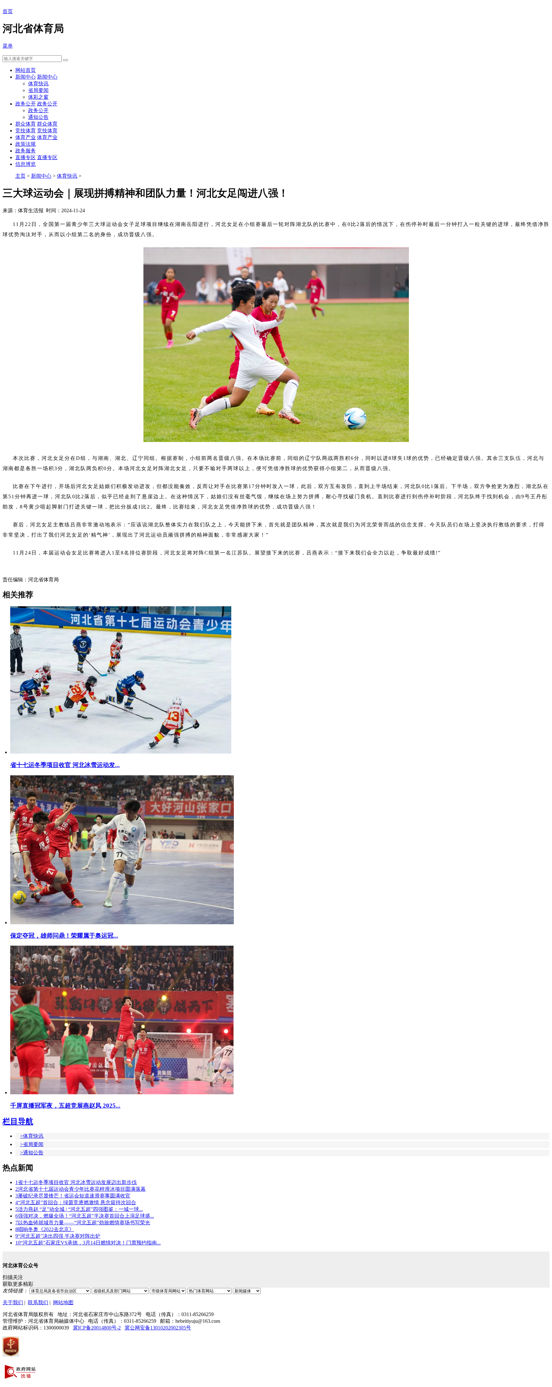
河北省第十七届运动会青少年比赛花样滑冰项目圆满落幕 (80, 1189)
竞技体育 (25, 130)
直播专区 (25, 157)
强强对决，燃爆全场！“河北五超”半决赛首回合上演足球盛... (84, 1216)
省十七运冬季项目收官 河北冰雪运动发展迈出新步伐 (76, 1182)
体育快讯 (38, 83)
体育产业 (25, 137)
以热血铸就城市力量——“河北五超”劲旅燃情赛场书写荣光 (82, 1222)
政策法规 (25, 144)
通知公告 (38, 117)
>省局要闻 (31, 1144)
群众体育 (25, 124)
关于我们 (13, 1302)
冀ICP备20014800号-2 (97, 1327)
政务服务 (25, 150)
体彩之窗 (38, 97)
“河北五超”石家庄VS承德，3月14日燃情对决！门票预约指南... (88, 1242)
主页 (20, 176)
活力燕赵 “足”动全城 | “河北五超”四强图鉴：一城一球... (79, 1209)
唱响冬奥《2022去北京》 (44, 1229)
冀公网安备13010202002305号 (158, 1327)
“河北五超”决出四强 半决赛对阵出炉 (57, 1236)
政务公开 (25, 103)
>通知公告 (31, 1152)
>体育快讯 (31, 1136)
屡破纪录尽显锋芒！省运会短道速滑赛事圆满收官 (72, 1195)
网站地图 (63, 1302)
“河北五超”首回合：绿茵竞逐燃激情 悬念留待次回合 (75, 1202)
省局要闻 (38, 90)
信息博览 (25, 164)
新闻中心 (25, 77)
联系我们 (38, 1302)
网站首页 (25, 70)
